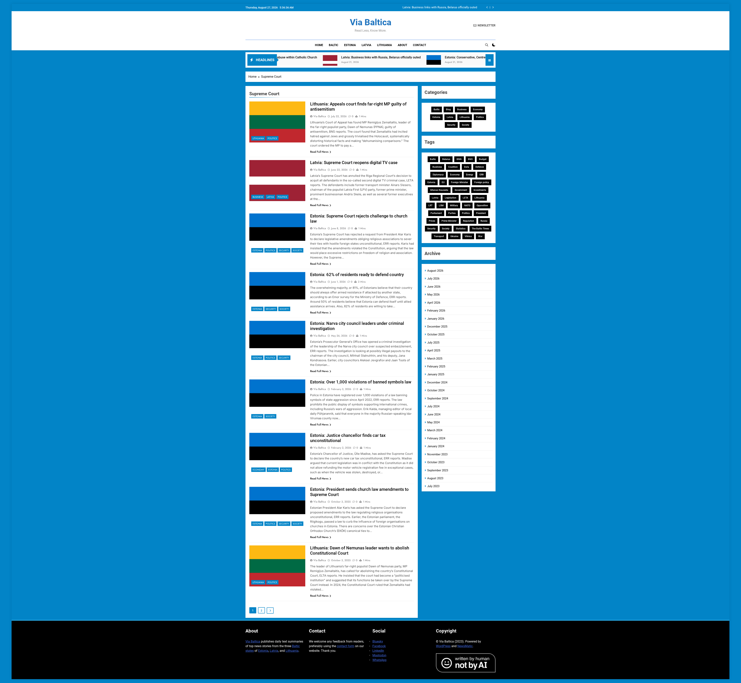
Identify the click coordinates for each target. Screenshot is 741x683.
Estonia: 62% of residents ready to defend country (357, 274)
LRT (430, 205)
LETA (465, 197)
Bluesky (377, 641)
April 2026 (433, 302)
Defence (479, 167)
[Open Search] (486, 44)
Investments (480, 190)
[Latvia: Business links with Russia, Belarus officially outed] (282, 62)
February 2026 (436, 310)
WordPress (443, 646)
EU (443, 182)
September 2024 (437, 398)
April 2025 (433, 350)
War (480, 236)
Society (297, 250)
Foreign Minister (459, 182)
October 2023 (435, 462)
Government (461, 190)
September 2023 (437, 470)
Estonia (350, 45)
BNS (470, 159)
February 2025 (436, 366)
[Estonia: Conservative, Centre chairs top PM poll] (385, 62)
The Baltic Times (480, 228)
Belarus (446, 159)
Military (454, 205)
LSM (441, 205)
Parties (452, 213)
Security (284, 250)
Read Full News (319, 152)
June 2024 (433, 414)
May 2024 (433, 422)
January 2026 (435, 318)
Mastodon (379, 655)
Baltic (333, 45)
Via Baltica (370, 22)
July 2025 (433, 342)
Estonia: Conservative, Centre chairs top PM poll (430, 57)
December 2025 (437, 326)
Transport (439, 236)
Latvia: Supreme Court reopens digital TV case (354, 162)
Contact (419, 45)
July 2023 (433, 486)
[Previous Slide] (487, 7)
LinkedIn (378, 651)
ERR (482, 174)
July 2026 (433, 278)
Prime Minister (449, 221)
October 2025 (435, 334)
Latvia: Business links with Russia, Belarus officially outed (440, 7)
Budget (482, 159)
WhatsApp (379, 660)
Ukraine (454, 236)
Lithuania (384, 45)
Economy (258, 470)
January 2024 (435, 446)
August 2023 (435, 478)
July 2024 (433, 406)
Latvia (366, 45)
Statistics (460, 228)
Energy (469, 174)
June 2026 (433, 286)
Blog (448, 109)
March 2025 (434, 358)
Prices (432, 221)
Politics (272, 138)
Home (319, 45)
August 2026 (435, 270)
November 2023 (437, 454)
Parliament (436, 213)
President (481, 213)
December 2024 (437, 382)
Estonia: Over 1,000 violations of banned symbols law (360, 382)
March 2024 (434, 430)
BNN (459, 159)
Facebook (379, 646)
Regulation (468, 221)
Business (258, 197)
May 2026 (433, 294)
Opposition (482, 205)
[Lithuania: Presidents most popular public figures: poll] (476, 62)
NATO (467, 205)
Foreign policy (481, 182)
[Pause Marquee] (490, 60)
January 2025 (435, 374)
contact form (345, 646)
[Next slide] (493, 7)
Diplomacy (438, 174)
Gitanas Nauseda (439, 190)
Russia (483, 221)
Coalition (453, 167)
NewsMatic (465, 646)
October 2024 (435, 390)
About (402, 45)
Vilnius (468, 236)
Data (466, 167)
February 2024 (436, 438)
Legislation (450, 197)
